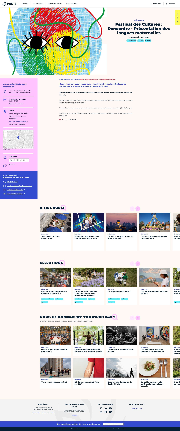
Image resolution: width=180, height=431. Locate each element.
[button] (18, 137)
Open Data (99, 428)
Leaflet (19, 147)
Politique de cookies (110, 428)
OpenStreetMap (26, 147)
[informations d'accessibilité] (19, 160)
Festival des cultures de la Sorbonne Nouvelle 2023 (98, 79)
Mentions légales (60, 428)
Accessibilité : (78, 428)
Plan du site (121, 428)
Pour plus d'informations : (17, 121)
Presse (92, 428)
